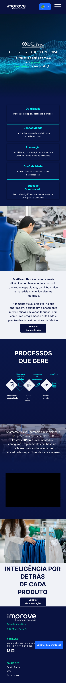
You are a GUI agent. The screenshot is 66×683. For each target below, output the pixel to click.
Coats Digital (14, 667)
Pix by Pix (22, 629)
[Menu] (57, 6)
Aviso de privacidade (16, 624)
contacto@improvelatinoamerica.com (26, 643)
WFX (9, 671)
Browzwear (13, 675)
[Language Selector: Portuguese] (45, 6)
